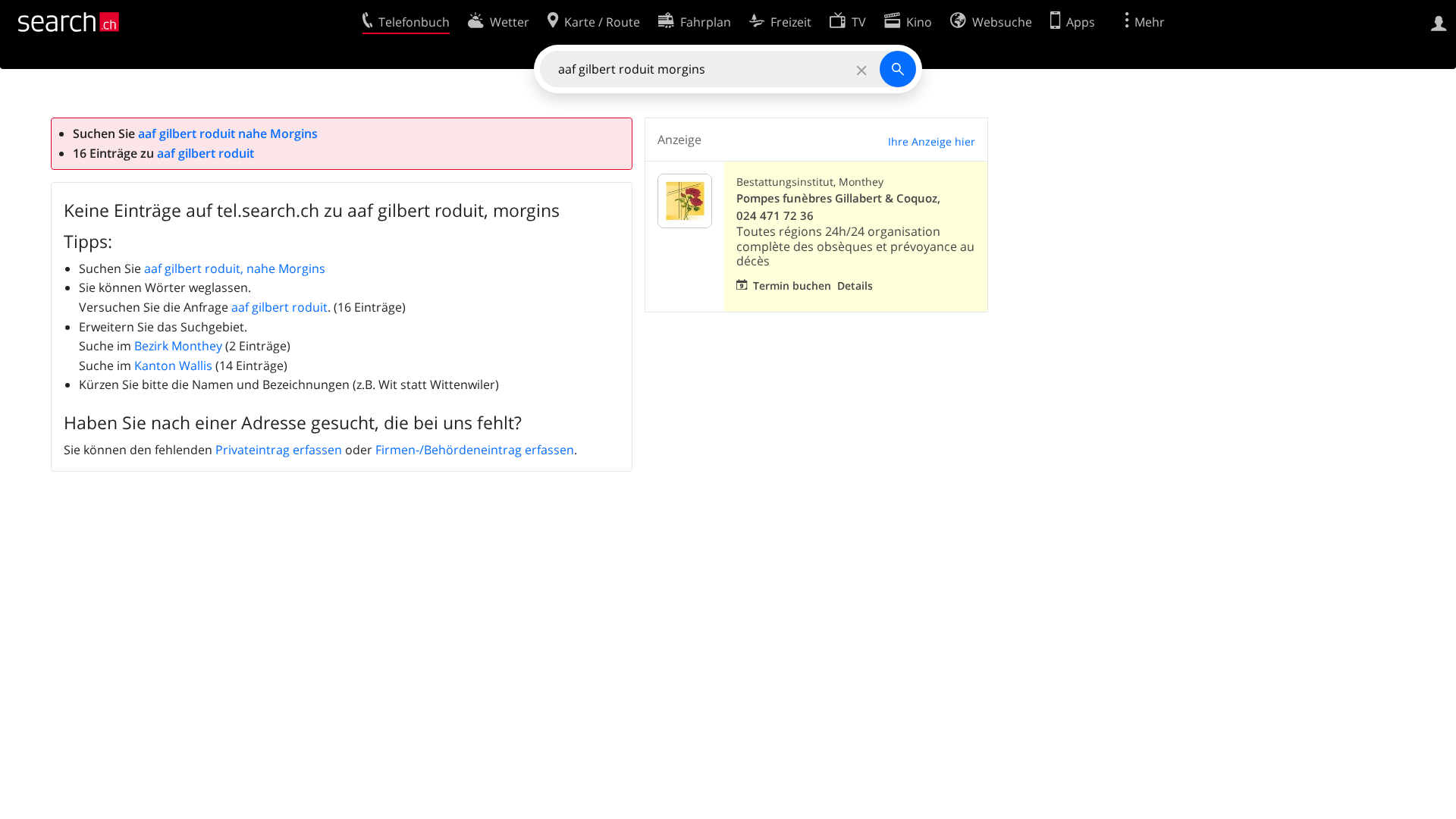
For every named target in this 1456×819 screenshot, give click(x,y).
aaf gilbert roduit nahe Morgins (228, 133)
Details (855, 285)
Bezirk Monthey (178, 345)
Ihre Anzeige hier (931, 141)
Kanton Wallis (173, 365)
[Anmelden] (1439, 22)
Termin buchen (792, 285)
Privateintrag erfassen (278, 449)
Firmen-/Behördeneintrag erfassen (474, 449)
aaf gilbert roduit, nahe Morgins (234, 268)
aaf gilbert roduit (205, 153)
